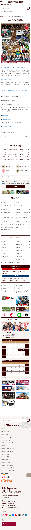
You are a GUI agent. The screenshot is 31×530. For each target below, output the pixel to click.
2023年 (21, 149)
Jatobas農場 (5, 115)
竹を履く (18, 247)
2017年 (12, 132)
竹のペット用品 (20, 227)
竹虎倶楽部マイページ (12, 11)
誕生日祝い (25, 278)
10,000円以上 (6, 273)
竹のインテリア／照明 (7, 224)
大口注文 (18, 288)
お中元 (10, 278)
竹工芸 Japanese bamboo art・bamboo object (7, 228)
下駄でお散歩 (4, 250)
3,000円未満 (6, 271)
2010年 (10, 157)
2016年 (4, 154)
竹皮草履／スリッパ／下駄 (22, 213)
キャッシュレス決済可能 (8, 470)
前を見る (6, 136)
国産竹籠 (18, 209)
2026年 (4, 149)
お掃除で (3, 253)
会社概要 (4, 445)
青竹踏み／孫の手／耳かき (7, 218)
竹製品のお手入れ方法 (7, 443)
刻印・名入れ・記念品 (7, 262)
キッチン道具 (19, 205)
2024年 (16, 149)
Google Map (6, 497)
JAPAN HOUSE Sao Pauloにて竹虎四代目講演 (13, 67)
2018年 (21, 152)
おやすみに (4, 247)
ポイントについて (6, 437)
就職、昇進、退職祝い (21, 280)
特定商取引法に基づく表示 (9, 448)
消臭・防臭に (19, 256)
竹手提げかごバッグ (6, 212)
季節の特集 (4, 291)
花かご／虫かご (20, 224)
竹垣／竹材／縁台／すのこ (22, 218)
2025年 (10, 149)
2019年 (16, 152)
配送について (5, 431)
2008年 (21, 157)
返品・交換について (7, 434)
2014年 (16, 154)
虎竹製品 (3, 285)
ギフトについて (6, 440)
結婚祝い (17, 278)
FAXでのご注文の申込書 (8, 468)
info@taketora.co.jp (10, 335)
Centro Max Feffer (6, 126)
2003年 (21, 159)
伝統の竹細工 (19, 285)
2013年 (21, 154)
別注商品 (3, 288)
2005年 (10, 159)
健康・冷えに (19, 244)
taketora (4, 132)
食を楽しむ (4, 241)
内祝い (11, 280)
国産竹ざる (4, 209)
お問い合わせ (5, 454)
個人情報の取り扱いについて (9, 451)
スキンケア (4, 244)
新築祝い (5, 280)
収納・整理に (4, 256)
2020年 (10, 152)
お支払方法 (5, 429)
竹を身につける (20, 250)
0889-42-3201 (7, 5)
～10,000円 (22, 271)
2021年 (4, 152)
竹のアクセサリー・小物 (22, 221)
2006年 (4, 159)
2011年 (4, 157)
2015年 (10, 154)
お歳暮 (4, 278)
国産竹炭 (3, 202)
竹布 (2, 232)
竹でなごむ (4, 259)
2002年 (27, 159)
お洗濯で (18, 253)
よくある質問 (5, 456)
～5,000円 (14, 271)
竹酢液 (17, 202)
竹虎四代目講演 (6, 119)
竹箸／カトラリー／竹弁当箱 (7, 205)
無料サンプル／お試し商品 (22, 291)
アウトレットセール (21, 262)
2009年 (15, 157)
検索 (16, 186)
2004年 (16, 159)
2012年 (27, 154)
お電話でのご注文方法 (7, 465)
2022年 (27, 149)
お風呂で (18, 241)
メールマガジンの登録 (9, 523)
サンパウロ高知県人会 (7, 79)
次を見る (24, 136)
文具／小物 (4, 221)
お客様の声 (5, 459)
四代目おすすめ (20, 259)
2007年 (27, 157)
